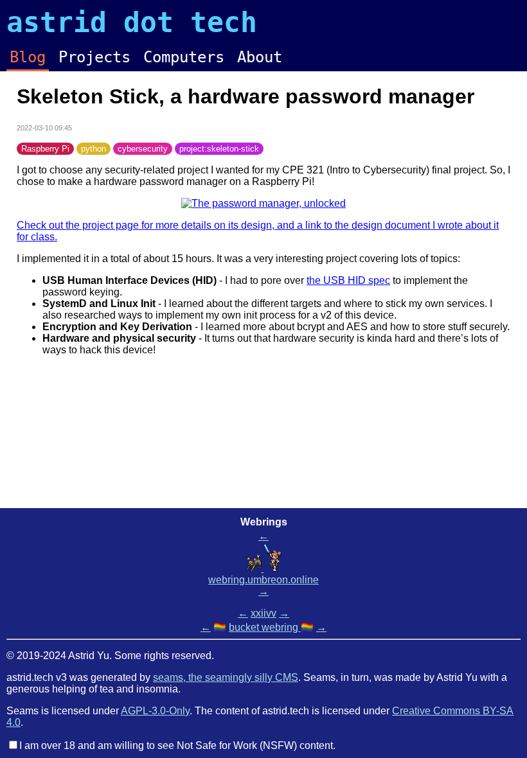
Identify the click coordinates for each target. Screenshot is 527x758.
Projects (94, 57)
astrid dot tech (131, 22)
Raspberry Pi (45, 149)
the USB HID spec (348, 280)
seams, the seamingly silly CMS (225, 677)
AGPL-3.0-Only (155, 710)
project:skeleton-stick (219, 149)
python (93, 149)
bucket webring (265, 627)
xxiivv (263, 613)
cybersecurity (143, 149)
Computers (183, 57)
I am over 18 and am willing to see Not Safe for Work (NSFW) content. (177, 745)
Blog (28, 57)
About (259, 57)
